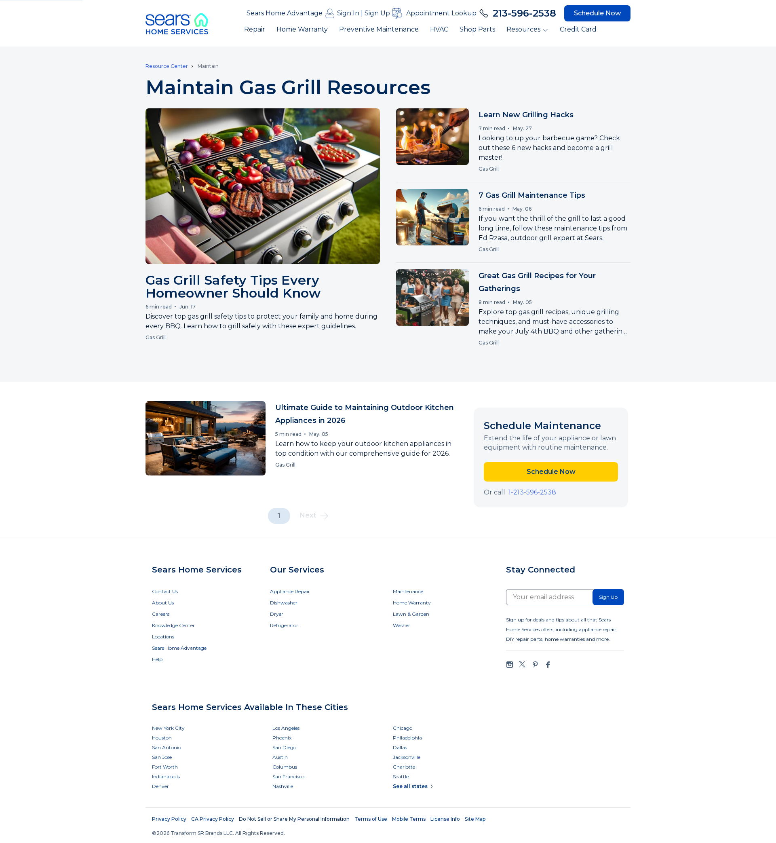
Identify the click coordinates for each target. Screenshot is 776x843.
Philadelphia (407, 738)
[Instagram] (509, 664)
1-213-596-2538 (532, 492)
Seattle (401, 776)
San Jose (162, 757)
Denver (160, 786)
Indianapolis (166, 776)
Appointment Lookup (441, 13)
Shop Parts (477, 29)
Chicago (402, 728)
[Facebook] (547, 664)
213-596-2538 (524, 13)
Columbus (284, 767)
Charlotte (404, 767)
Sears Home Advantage (285, 13)
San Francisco (288, 776)
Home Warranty (302, 29)
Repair (254, 29)
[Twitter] (522, 664)
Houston (162, 738)
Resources (523, 29)
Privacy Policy (169, 819)
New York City (168, 728)
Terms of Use (370, 819)
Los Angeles (285, 728)
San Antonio (166, 747)
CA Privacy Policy (212, 819)
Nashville (282, 786)
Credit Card (578, 29)
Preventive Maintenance (379, 29)
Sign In (348, 13)
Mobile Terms (409, 819)
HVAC (439, 29)
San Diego (284, 747)
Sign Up (377, 13)
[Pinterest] (535, 664)
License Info (445, 819)
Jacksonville (406, 757)
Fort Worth (165, 767)
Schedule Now (597, 13)
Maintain (208, 66)
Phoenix (281, 738)
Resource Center (167, 66)
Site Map (475, 819)
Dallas (400, 747)
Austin (280, 757)
